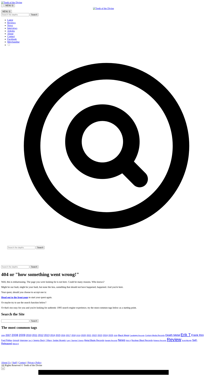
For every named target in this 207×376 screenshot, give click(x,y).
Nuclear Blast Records (142, 340)
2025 (110, 335)
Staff (14, 362)
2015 (58, 335)
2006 (3, 335)
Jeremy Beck (39, 340)
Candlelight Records (137, 335)
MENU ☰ (9, 5)
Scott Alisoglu (187, 340)
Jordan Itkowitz (59, 340)
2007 (8, 335)
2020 (83, 335)
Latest (10, 20)
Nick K (128, 340)
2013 (47, 335)
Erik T (186, 335)
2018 (73, 335)
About (10, 33)
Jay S (30, 340)
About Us (6, 362)
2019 (78, 335)
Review (174, 339)
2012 (40, 335)
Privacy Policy (35, 362)
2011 (34, 335)
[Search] (2, 5)
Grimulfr (16, 340)
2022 (94, 335)
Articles (11, 31)
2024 (105, 335)
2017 (68, 335)
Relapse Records (159, 340)
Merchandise (13, 42)
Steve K (15, 344)
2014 (52, 335)
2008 (15, 335)
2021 (89, 335)
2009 (22, 335)
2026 (115, 335)
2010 (29, 335)
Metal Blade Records (94, 340)
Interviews (12, 28)
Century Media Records (155, 335)
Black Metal (123, 335)
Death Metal (172, 335)
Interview (24, 340)
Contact (11, 36)
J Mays (48, 340)
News (10, 25)
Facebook (12, 39)
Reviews (11, 22)
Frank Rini (197, 335)
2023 (99, 335)
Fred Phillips (6, 340)
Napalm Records (111, 340)
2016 (63, 335)
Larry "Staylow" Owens (75, 340)
